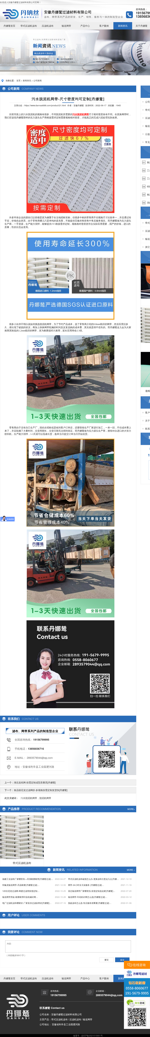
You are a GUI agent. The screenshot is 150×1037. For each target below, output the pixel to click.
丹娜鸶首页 (9, 25)
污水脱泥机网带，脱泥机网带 (36, 798)
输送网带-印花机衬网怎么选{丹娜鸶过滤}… (87, 896)
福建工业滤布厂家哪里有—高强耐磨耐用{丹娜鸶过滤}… (27, 878)
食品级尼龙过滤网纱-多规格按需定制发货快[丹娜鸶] (40, 790)
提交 (122, 959)
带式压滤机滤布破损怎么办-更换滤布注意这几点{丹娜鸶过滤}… (93, 879)
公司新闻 (37, 80)
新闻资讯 (122, 25)
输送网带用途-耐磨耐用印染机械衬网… (20, 896)
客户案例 (104, 25)
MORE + (131, 869)
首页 (18, 80)
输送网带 (66, 25)
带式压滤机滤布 (29, 25)
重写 (106, 959)
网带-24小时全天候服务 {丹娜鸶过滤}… (86, 884)
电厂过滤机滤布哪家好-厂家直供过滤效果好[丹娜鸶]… (26, 902)
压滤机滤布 (47, 25)
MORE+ (131, 809)
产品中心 (85, 25)
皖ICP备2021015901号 (92, 1035)
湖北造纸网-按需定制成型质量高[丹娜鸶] (35, 782)
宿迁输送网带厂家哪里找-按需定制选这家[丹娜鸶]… (91, 890)
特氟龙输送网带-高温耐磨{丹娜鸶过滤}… (20, 884)
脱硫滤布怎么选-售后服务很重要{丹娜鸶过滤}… (89, 902)
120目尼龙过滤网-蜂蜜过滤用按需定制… (20, 890)
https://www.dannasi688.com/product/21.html (45, 105)
